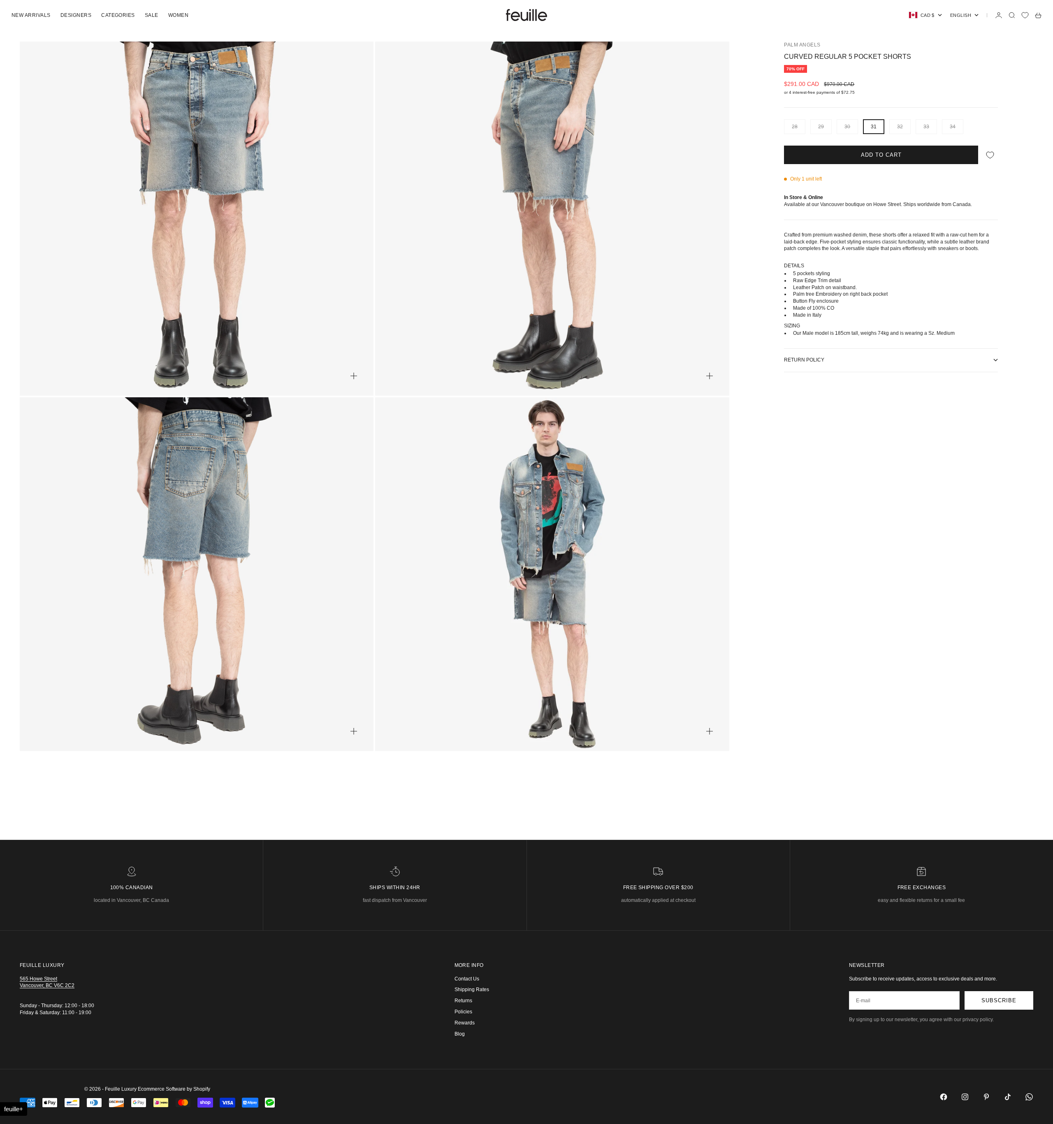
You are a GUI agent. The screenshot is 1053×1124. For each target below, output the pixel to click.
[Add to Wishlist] (990, 155)
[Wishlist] (1025, 15)
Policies (463, 1012)
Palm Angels (802, 45)
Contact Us (467, 979)
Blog (460, 1034)
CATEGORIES (118, 15)
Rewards (465, 1023)
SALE (151, 15)
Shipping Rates (472, 989)
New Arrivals (31, 15)
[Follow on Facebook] (943, 1097)
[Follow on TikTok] (1008, 1097)
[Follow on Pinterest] (986, 1097)
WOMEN (178, 15)
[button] (13, 1109)
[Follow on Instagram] (965, 1097)
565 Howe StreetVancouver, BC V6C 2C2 (47, 982)
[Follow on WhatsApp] (1029, 1097)
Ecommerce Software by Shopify (174, 1089)
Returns (463, 1000)
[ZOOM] (354, 376)
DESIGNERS (75, 15)
